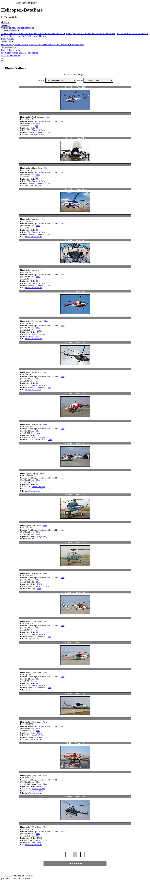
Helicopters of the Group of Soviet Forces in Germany (91, 33)
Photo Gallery (7, 38)
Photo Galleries (77, 44)
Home (6, 22)
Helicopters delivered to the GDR (49, 33)
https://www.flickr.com (33, 186)
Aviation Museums (61, 44)
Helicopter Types (9, 44)
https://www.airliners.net (33, 237)
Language (20, 2)
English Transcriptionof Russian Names (11, 51)
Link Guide (7, 42)
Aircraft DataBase (10, 31)
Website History (8, 28)
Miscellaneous (8, 47)
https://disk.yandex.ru (32, 491)
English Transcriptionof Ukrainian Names (19, 54)
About (5, 25)
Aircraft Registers (25, 44)
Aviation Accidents (43, 44)
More (48, 117)
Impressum (29, 28)
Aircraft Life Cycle (38, 130)
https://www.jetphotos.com (34, 134)
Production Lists (26, 33)
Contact (20, 28)
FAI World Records (126, 33)
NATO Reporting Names (34, 36)
